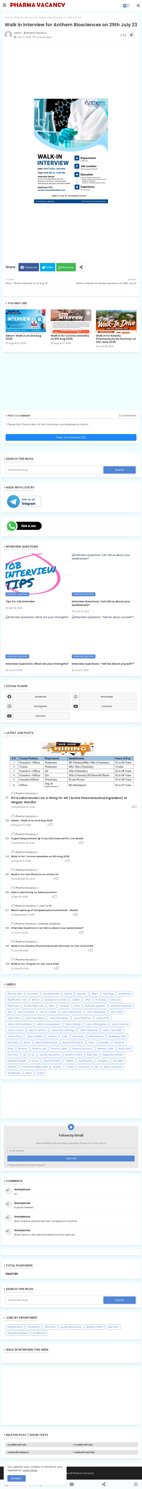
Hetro (52, 1005)
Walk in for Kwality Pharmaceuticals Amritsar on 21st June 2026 (116, 339)
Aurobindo (125, 993)
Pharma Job (39, 1048)
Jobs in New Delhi (112, 1030)
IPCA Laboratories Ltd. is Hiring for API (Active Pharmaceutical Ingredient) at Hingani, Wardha (69, 800)
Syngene (103, 1060)
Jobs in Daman (120, 1024)
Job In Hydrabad (34, 1018)
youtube (107, 706)
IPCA (10, 1012)
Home (8, 17)
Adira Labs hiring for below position (34, 892)
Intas (77, 1005)
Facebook (31, 267)
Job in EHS (116, 1012)
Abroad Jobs (15, 993)
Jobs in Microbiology (63, 1030)
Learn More (30, 1470)
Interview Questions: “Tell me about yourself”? (103, 663)
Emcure (115, 999)
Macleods (78, 1036)
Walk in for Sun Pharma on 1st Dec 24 (35, 874)
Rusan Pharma (52, 1060)
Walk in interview (113, 1066)
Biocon (36, 999)
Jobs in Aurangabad (48, 1024)
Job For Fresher (26, 1012)
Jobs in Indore (15, 1030)
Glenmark (13, 1005)
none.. (91, 1042)
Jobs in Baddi (73, 1024)
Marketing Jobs (117, 1036)
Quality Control (73, 1054)
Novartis (104, 1042)
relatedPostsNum (18, 1452)
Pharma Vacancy (82, 1048)
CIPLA (87, 999)
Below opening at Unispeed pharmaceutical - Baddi (44, 910)
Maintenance (96, 1036)
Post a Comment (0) (71, 437)
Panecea (119, 1042)
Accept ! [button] (16, 1478)
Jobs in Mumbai (89, 1030)
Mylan (27, 1042)
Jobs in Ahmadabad (19, 1024)
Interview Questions (121, 1005)
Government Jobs (34, 1005)
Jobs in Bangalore (96, 1024)
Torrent (70, 1066)
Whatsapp (67, 267)
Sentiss (70, 1060)
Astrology (108, 993)
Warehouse (14, 1073)
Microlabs (13, 1042)
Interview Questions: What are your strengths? (37, 663)
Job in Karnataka (58, 1018)
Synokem (118, 1060)
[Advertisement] (71, 1396)
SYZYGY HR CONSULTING (34, 1066)
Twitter (49, 267)
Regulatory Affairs (113, 1054)
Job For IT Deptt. (48, 1012)
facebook (40, 696)
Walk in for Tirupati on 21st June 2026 (35, 964)
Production (124, 1048)
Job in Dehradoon (72, 1012)
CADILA (76, 999)
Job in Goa (14, 1018)
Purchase (13, 1054)
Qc (33, 1054)
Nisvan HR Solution (72, 1042)
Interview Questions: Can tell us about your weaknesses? (101, 603)
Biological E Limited (56, 999)
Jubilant (52, 1036)
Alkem (94, 993)
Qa (24, 1054)
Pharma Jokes (59, 1048)
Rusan (35, 1060)
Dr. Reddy (100, 999)
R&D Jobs (92, 1054)
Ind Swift (64, 1005)
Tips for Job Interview (20, 601)
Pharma (22, 1048)
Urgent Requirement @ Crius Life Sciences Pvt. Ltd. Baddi (47, 838)
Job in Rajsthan (82, 1018)
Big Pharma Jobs (17, 999)
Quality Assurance (50, 1054)
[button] (138, 5)
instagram (40, 706)
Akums (68, 993)
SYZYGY (12, 1066)
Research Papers (17, 1060)
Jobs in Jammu (37, 1030)
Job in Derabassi (96, 1012)
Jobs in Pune (15, 1036)
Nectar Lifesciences (46, 1042)
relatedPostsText (84, 1452)
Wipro (29, 1073)
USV (96, 1066)
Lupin (65, 1036)
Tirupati (57, 1066)
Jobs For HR (102, 1018)
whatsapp (107, 696)
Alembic (81, 993)
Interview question (95, 1005)
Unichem (84, 1066)
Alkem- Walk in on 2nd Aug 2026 (23, 337)
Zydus (40, 1073)
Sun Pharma (86, 1060)
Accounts (32, 993)
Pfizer (10, 1048)
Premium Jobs (105, 1048)
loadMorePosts (17, 1444)
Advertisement (51, 993)
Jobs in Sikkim (35, 1036)
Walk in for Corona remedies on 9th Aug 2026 (70, 337)
